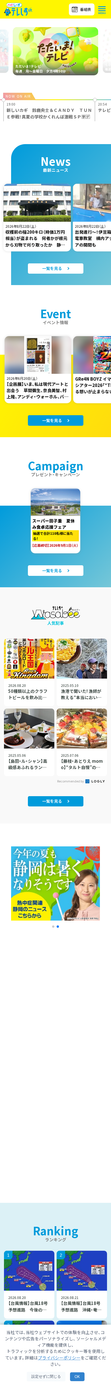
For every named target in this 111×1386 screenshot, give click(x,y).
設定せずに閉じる (46, 1376)
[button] (53, 926)
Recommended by (71, 781)
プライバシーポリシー (59, 1358)
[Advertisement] (55, 1010)
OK (77, 1377)
